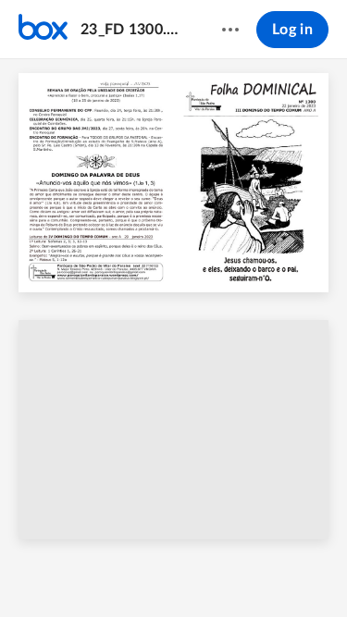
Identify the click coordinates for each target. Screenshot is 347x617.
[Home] (43, 29)
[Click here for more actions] (230, 29)
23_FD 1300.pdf (133, 29)
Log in (292, 29)
